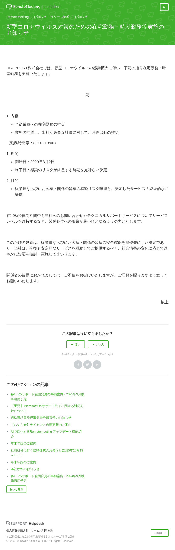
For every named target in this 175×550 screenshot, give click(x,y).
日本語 (158, 533)
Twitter (87, 364)
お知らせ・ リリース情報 (52, 17)
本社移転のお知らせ (25, 469)
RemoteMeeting (17, 17)
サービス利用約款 (42, 530)
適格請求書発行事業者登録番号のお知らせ (41, 417)
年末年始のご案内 (23, 443)
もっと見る (16, 489)
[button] (75, 344)
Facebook (78, 364)
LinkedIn (97, 364)
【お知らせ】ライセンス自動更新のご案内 (41, 424)
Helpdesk (53, 7)
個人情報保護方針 (17, 530)
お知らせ (80, 17)
